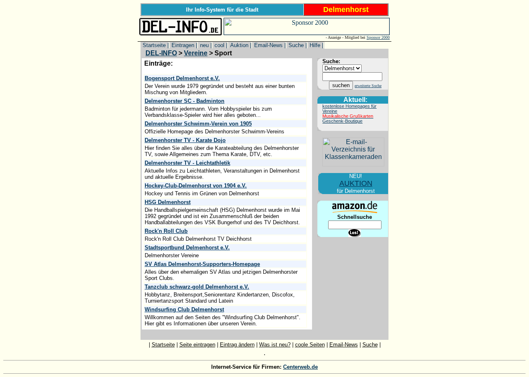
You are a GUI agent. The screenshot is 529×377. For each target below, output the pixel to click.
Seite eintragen (197, 344)
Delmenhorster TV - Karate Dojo (185, 140)
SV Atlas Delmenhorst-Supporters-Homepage (202, 264)
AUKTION (355, 183)
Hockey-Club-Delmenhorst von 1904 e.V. (196, 186)
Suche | (297, 45)
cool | (220, 45)
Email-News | (269, 45)
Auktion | (240, 45)
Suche (370, 344)
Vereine (195, 53)
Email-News (343, 344)
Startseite (163, 344)
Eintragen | (183, 45)
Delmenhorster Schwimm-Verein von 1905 (198, 124)
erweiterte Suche (368, 85)
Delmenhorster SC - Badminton (184, 101)
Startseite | (155, 45)
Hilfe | (315, 45)
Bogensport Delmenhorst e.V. (182, 78)
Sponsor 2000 (378, 37)
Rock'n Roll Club (166, 231)
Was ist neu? (275, 344)
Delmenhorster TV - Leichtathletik (187, 163)
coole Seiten (310, 344)
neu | (205, 45)
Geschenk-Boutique (342, 121)
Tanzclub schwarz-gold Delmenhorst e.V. (197, 287)
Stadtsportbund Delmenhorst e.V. (187, 247)
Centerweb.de (300, 367)
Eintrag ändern (237, 344)
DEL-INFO (161, 53)
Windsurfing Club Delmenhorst (184, 309)
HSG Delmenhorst (168, 202)
